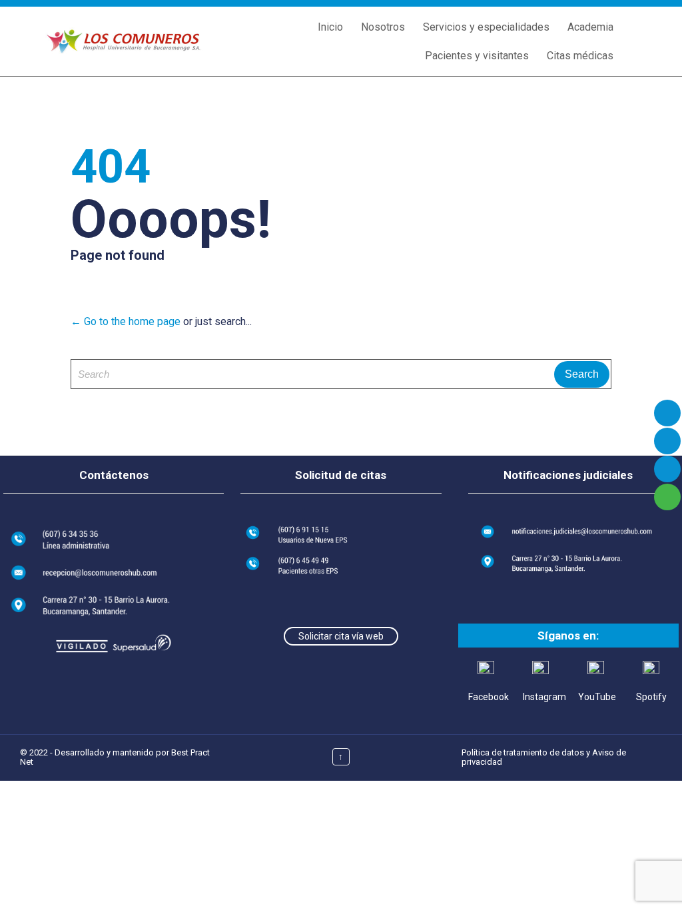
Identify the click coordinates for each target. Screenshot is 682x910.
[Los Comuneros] (123, 42)
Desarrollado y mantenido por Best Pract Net (115, 757)
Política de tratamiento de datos (523, 752)
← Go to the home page (125, 321)
